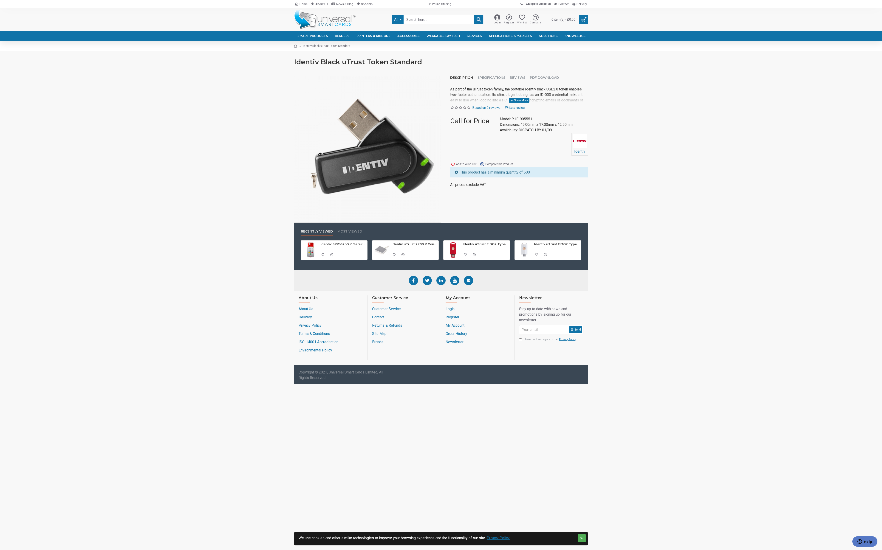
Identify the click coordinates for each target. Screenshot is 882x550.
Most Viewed (349, 231)
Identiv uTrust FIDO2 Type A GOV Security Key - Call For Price (485, 244)
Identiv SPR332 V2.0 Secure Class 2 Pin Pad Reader (343, 244)
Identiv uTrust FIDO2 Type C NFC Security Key (557, 244)
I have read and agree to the (550, 339)
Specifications (491, 78)
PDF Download (544, 78)
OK (582, 538)
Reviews (517, 78)
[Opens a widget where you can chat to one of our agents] (864, 542)
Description (461, 78)
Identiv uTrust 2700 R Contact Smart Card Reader (414, 244)
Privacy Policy (498, 538)
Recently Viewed (317, 231)
